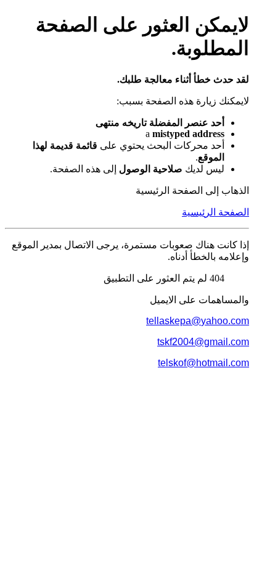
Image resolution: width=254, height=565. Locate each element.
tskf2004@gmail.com (203, 342)
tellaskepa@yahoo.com (197, 321)
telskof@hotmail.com (203, 363)
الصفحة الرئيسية (215, 212)
